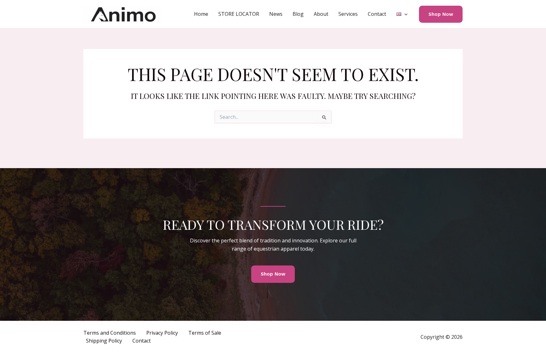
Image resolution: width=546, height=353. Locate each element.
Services (348, 13)
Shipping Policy (104, 340)
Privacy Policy (162, 332)
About (321, 13)
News (275, 13)
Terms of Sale (204, 332)
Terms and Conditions (109, 332)
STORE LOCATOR (238, 13)
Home (201, 13)
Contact (377, 13)
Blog (298, 13)
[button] (404, 14)
